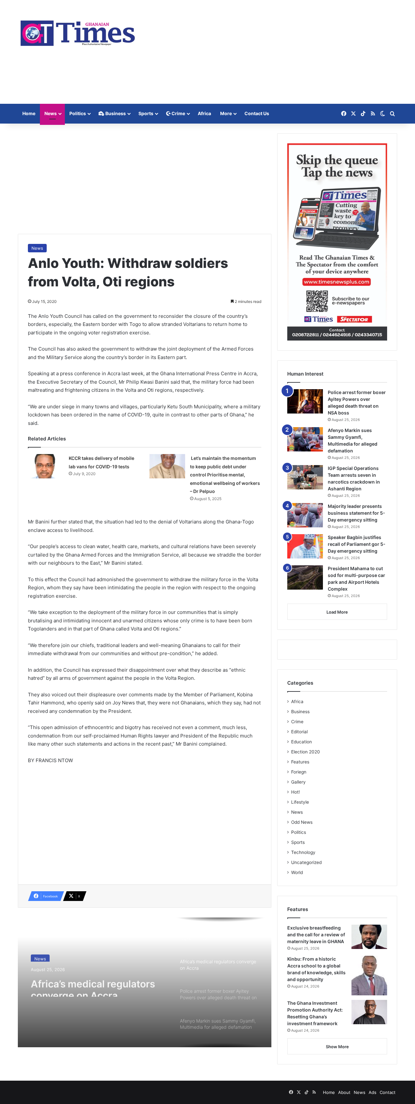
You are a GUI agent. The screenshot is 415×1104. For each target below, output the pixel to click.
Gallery (298, 782)
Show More (337, 1046)
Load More (337, 612)
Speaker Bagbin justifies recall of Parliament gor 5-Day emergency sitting (356, 544)
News (50, 113)
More (226, 113)
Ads (372, 1092)
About (344, 1092)
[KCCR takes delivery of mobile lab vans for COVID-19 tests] (46, 466)
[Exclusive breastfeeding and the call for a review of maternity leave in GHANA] (369, 937)
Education (301, 741)
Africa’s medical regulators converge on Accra (93, 985)
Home (28, 113)
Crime (178, 113)
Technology (303, 852)
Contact (388, 1092)
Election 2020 (305, 751)
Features (300, 761)
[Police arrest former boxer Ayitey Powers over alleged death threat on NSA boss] (305, 401)
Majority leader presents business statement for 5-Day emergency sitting (356, 512)
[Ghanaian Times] (78, 31)
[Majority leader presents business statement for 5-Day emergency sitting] (305, 515)
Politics (77, 113)
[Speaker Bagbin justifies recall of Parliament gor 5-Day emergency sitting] (305, 546)
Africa (204, 113)
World (297, 872)
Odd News (302, 822)
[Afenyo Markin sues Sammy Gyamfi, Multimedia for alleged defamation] (305, 439)
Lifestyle (300, 802)
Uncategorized (306, 862)
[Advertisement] (272, 51)
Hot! (295, 792)
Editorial (299, 731)
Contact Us (256, 113)
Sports (145, 113)
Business (115, 113)
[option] (144, 982)
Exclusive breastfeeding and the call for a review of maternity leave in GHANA (316, 934)
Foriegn (298, 771)
